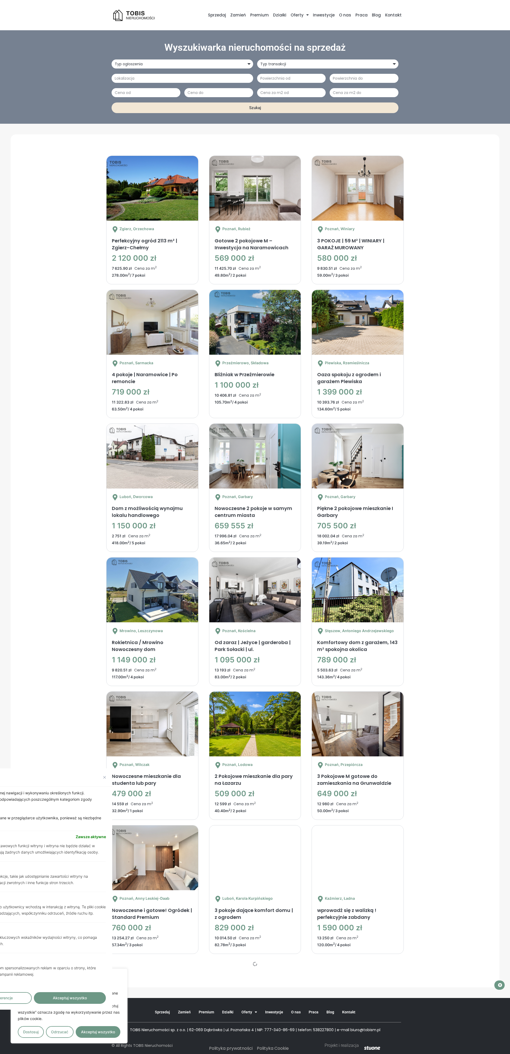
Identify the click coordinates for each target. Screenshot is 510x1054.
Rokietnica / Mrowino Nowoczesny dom (137, 646)
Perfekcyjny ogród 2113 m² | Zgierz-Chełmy (144, 244)
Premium (259, 15)
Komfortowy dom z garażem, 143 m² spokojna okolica (357, 646)
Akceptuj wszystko (98, 1032)
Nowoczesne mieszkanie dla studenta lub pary (146, 779)
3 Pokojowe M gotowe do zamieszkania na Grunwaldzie (354, 779)
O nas (345, 15)
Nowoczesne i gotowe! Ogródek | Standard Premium (152, 913)
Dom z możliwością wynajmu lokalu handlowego (147, 512)
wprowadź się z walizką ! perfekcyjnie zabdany (346, 913)
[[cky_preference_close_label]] (104, 777)
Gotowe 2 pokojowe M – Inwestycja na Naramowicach (251, 244)
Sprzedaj (217, 15)
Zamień (238, 15)
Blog (376, 15)
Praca (361, 15)
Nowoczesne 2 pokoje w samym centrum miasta (253, 512)
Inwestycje (324, 15)
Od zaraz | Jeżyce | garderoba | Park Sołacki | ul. (253, 646)
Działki (279, 15)
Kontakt (393, 15)
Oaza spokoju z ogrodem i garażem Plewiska (349, 378)
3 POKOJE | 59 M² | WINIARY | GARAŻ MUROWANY (350, 244)
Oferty (297, 15)
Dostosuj (31, 1032)
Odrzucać (59, 1032)
